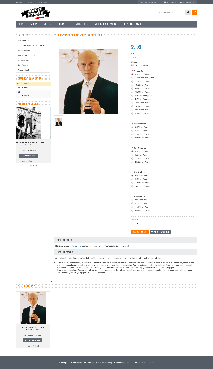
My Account (20, 2)
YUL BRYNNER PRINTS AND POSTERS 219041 (33, 328)
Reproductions (23, 60)
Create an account (40, 2)
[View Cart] (194, 12)
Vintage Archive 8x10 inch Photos (31, 45)
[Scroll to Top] (0, 352)
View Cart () (188, 2)
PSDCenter (149, 362)
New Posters (23, 65)
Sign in (29, 2)
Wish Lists (171, 2)
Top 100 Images (24, 50)
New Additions (23, 40)
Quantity (134, 219)
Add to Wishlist (33, 161)
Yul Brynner (76, 245)
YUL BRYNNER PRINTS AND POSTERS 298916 (33, 143)
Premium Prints (24, 69)
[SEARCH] (188, 12)
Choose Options (35, 155)
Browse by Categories (26, 55)
